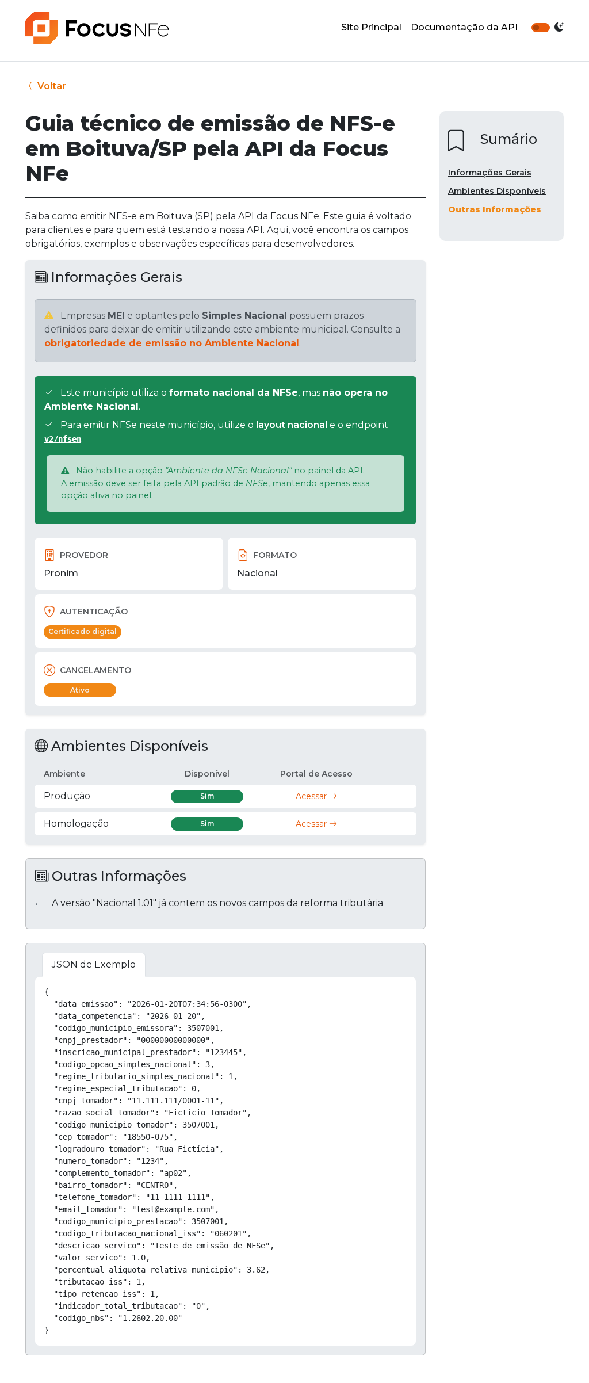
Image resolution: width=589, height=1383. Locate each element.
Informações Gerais (489, 172)
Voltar (50, 86)
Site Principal (371, 27)
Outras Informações (494, 209)
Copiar (394, 990)
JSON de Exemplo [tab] (94, 964)
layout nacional (291, 424)
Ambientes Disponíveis (497, 191)
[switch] (540, 27)
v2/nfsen (62, 439)
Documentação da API (464, 27)
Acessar (312, 796)
